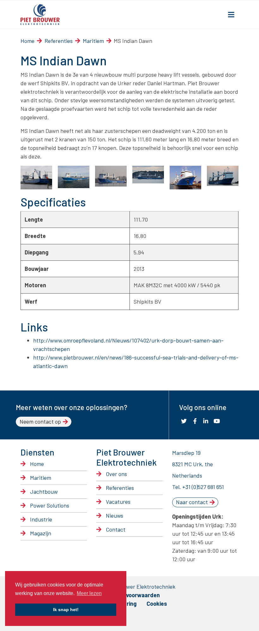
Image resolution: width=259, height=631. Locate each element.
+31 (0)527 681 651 (203, 486)
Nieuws (114, 515)
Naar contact (192, 501)
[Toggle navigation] (231, 14)
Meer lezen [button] (89, 593)
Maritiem (93, 40)
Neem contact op (40, 421)
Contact (115, 529)
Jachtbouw (44, 491)
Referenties (59, 40)
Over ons (116, 473)
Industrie (41, 519)
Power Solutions (49, 505)
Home (27, 40)
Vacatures (118, 501)
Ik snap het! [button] (66, 609)
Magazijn (40, 533)
